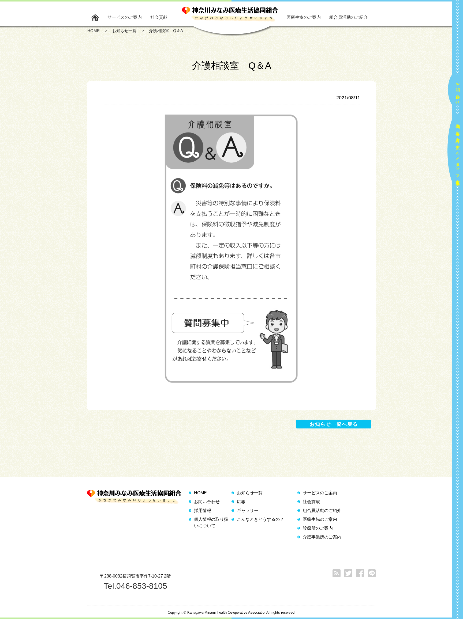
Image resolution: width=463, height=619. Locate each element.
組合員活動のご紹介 (348, 17)
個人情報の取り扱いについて (211, 522)
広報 (241, 501)
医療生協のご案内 (303, 17)
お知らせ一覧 (250, 493)
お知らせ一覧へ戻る (334, 424)
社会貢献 (158, 17)
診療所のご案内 (318, 528)
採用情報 (202, 510)
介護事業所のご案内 (322, 537)
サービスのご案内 (124, 17)
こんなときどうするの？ (260, 519)
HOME (200, 493)
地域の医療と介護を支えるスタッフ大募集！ (457, 152)
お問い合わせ (457, 91)
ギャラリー (247, 510)
